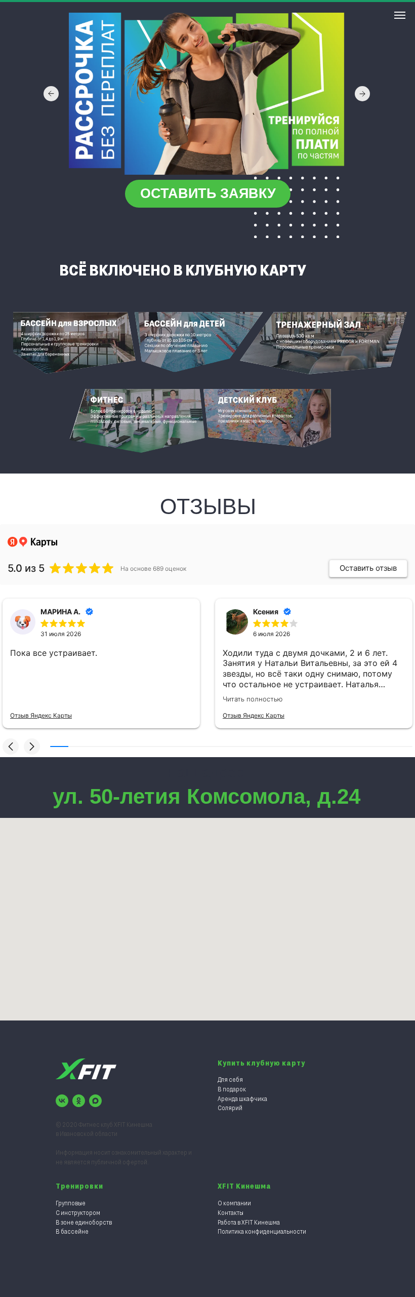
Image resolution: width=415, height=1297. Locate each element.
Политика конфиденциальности (262, 1231)
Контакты (230, 1212)
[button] (207, 194)
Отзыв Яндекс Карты (41, 715)
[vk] (62, 1100)
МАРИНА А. (60, 611)
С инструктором (78, 1212)
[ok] (78, 1100)
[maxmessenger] (95, 1100)
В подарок (232, 1088)
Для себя (230, 1079)
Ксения (265, 611)
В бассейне (72, 1231)
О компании (234, 1202)
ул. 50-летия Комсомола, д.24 (206, 796)
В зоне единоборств (84, 1222)
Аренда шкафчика (242, 1098)
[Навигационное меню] (399, 15)
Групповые (71, 1202)
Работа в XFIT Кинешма (249, 1222)
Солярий (230, 1107)
